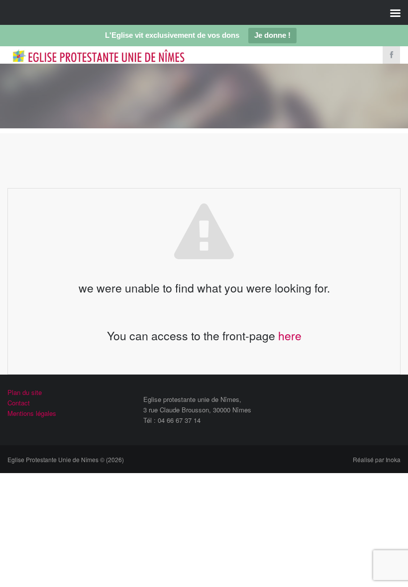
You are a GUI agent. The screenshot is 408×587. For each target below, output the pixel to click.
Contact (18, 402)
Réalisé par (377, 459)
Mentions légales (31, 413)
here (290, 335)
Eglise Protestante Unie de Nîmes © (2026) (65, 459)
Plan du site (24, 392)
